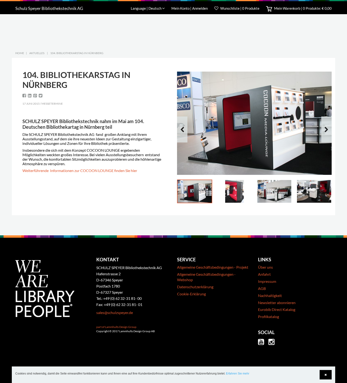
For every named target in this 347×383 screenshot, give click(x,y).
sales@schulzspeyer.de (114, 312)
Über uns (265, 267)
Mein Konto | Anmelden (189, 8)
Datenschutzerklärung (195, 286)
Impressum (267, 281)
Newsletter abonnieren (277, 302)
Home (19, 53)
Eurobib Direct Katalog (276, 309)
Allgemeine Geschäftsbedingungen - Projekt (212, 267)
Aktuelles (36, 53)
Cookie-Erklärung (191, 294)
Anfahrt (264, 274)
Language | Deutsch (146, 8)
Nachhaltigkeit (270, 295)
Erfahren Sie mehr (237, 373)
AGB (262, 288)
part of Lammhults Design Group (116, 327)
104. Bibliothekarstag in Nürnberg (76, 53)
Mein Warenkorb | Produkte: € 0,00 (302, 8)
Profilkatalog (268, 316)
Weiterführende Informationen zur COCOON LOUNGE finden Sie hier (79, 170)
